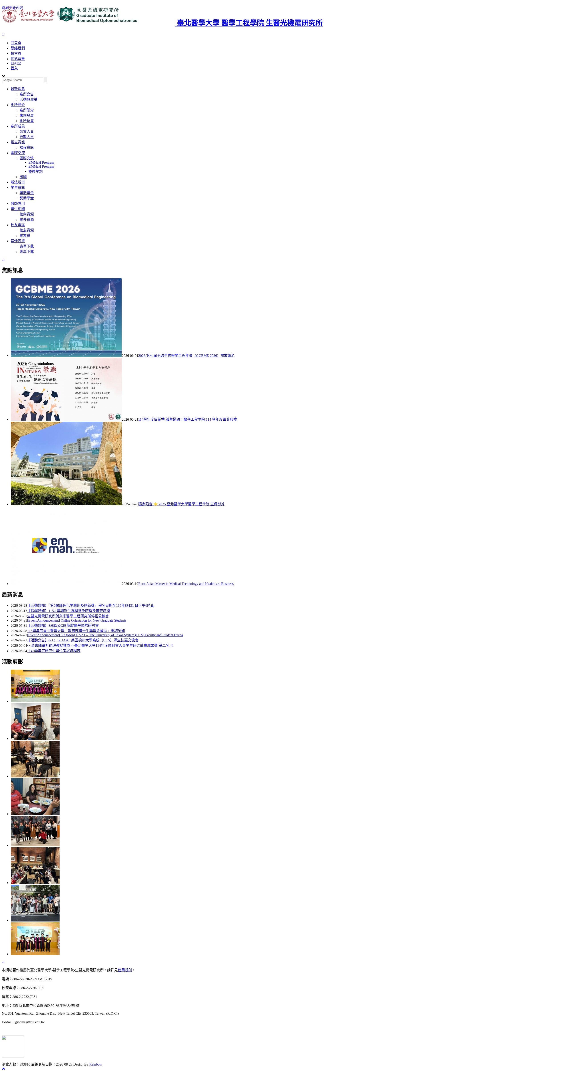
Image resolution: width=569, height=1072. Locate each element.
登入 (14, 68)
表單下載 (27, 246)
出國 (23, 177)
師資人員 (27, 131)
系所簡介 (18, 105)
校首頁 (16, 53)
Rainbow (95, 1064)
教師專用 (18, 203)
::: (3, 34)
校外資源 (27, 219)
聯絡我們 (18, 48)
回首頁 (16, 43)
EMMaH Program (41, 162)
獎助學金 (27, 193)
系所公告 (27, 94)
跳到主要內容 (12, 8)
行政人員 (27, 137)
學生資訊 (18, 187)
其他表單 (18, 241)
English (16, 63)
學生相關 (18, 209)
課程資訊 (27, 147)
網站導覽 (18, 59)
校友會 (25, 235)
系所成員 (18, 126)
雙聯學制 (35, 171)
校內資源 (27, 214)
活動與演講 (28, 99)
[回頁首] (3, 1068)
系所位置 (27, 121)
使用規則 (125, 970)
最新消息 (18, 89)
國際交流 (18, 153)
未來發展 (27, 115)
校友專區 (18, 225)
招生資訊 (18, 142)
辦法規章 (18, 182)
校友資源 (27, 230)
